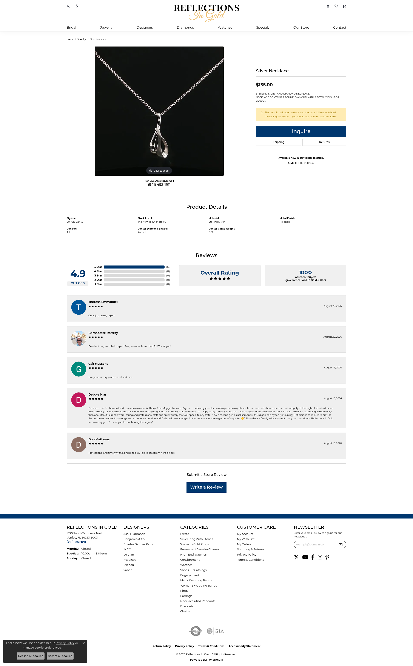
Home (70, 39)
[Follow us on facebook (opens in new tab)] (312, 557)
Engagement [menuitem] (189, 575)
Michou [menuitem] (128, 565)
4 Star (98, 271)
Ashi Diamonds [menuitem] (134, 534)
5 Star (98, 267)
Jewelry (106, 27)
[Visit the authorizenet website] (195, 631)
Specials (262, 27)
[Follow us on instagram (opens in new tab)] (320, 557)
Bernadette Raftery (103, 333)
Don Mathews (98, 439)
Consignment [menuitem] (190, 559)
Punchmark (215, 660)
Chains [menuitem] (185, 611)
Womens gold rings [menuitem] (194, 544)
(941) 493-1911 (159, 185)
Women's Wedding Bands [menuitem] (198, 585)
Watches (225, 27)
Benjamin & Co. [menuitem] (134, 539)
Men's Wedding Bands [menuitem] (196, 580)
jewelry (81, 39)
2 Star (98, 279)
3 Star (98, 275)
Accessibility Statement (245, 646)
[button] (69, 6)
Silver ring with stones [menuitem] (196, 539)
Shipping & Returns (250, 549)
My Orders (244, 544)
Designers (145, 27)
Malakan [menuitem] (129, 559)
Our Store (301, 27)
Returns (324, 142)
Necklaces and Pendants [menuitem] (197, 601)
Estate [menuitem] (184, 534)
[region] (159, 111)
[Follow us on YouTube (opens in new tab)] (305, 557)
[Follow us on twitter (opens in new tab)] (296, 557)
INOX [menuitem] (127, 549)
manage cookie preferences (42, 647)
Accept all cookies (60, 656)
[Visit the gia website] (215, 631)
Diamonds (185, 27)
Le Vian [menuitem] (128, 554)
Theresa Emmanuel (103, 302)
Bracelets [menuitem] (186, 606)
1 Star (98, 284)
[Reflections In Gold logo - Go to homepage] (206, 13)
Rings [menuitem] (184, 590)
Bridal (71, 27)
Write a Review (206, 487)
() (168, 267)
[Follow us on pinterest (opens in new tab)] (327, 557)
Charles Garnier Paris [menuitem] (138, 544)
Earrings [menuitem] (186, 596)
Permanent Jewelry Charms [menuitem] (199, 549)
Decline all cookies (30, 656)
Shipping (278, 142)
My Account (245, 534)
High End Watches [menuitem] (193, 554)
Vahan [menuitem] (128, 570)
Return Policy (162, 646)
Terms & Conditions (250, 559)
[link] (77, 6)
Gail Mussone (98, 363)
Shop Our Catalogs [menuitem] (193, 570)
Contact (339, 27)
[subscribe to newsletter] (340, 544)
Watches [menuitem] (186, 565)
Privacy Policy (246, 554)
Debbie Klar (97, 394)
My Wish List (245, 539)
